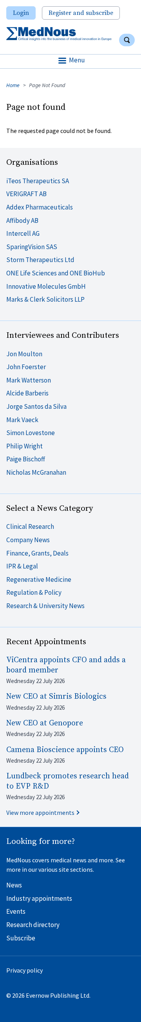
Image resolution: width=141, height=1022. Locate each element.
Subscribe (20, 938)
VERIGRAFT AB (26, 193)
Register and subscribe (81, 13)
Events (15, 911)
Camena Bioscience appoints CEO (65, 750)
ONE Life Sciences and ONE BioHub (55, 273)
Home (13, 85)
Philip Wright (24, 446)
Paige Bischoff (25, 459)
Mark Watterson (28, 380)
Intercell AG (23, 233)
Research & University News (45, 605)
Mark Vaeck (22, 419)
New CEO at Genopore (44, 723)
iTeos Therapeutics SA (37, 181)
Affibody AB (22, 220)
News (14, 885)
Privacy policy (24, 970)
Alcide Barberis (27, 393)
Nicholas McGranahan (36, 472)
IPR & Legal (22, 566)
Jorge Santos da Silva (36, 406)
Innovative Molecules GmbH (46, 286)
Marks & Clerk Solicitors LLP (45, 299)
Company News (28, 540)
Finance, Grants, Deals (37, 553)
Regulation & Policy (33, 592)
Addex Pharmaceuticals (39, 207)
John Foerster (26, 367)
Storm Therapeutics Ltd (40, 259)
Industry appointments (39, 898)
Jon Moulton (24, 354)
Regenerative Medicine (38, 579)
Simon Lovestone (30, 432)
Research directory (33, 924)
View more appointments (40, 812)
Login (21, 13)
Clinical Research (30, 526)
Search (127, 40)
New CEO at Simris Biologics (56, 696)
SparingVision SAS (31, 246)
